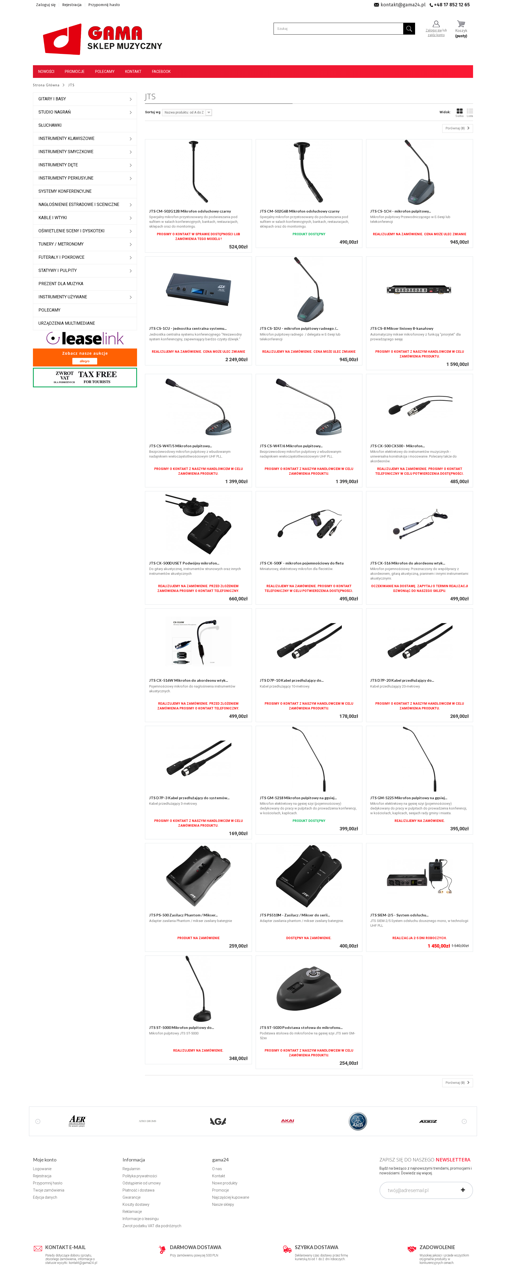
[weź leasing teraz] (85, 338)
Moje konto (44, 1159)
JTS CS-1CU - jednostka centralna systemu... (188, 328)
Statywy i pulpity (57, 270)
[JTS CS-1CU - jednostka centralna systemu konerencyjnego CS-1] (198, 290)
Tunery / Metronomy (61, 244)
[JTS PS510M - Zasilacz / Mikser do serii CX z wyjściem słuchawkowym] (309, 876)
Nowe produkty (224, 1183)
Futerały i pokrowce (61, 257)
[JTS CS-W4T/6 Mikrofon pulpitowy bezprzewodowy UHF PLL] (309, 407)
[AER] (77, 1121)
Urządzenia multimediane (66, 323)
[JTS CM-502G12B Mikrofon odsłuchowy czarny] (198, 172)
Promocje (75, 71)
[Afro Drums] (147, 1121)
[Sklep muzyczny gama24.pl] (103, 36)
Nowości (46, 71)
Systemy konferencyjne (64, 191)
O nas (217, 1169)
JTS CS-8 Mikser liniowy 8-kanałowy (401, 328)
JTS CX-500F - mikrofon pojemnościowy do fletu (302, 563)
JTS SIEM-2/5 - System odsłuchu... (399, 915)
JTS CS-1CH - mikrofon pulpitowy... (400, 211)
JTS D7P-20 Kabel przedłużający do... (402, 680)
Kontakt (133, 71)
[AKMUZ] (428, 1121)
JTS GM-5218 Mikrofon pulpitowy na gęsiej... (298, 797)
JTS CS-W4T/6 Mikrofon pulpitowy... (291, 446)
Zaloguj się (46, 5)
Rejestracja (72, 5)
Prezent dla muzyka (60, 283)
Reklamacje (132, 1211)
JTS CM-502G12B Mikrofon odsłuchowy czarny (190, 211)
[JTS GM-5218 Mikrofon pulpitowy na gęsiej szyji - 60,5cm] (309, 759)
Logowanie (42, 1169)
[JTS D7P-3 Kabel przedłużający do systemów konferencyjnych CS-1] (198, 759)
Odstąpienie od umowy (142, 1183)
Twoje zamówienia (48, 1190)
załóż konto (436, 35)
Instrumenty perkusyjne (65, 178)
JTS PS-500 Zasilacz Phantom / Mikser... (183, 915)
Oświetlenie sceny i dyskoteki (71, 230)
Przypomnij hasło (104, 5)
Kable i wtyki (52, 217)
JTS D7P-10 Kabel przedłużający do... (292, 680)
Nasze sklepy (223, 1204)
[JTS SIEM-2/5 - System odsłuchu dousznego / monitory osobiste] (419, 876)
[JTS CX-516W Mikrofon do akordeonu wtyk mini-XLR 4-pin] (198, 642)
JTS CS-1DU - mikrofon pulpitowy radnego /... (299, 328)
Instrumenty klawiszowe (66, 138)
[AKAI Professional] (288, 1121)
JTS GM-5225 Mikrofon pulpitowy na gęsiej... (408, 797)
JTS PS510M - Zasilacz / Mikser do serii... (295, 915)
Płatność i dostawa (138, 1190)
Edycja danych (45, 1197)
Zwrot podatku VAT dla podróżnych (152, 1226)
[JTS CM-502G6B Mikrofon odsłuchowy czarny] (309, 172)
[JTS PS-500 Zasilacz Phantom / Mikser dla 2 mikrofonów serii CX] (198, 876)
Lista (470, 116)
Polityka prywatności (140, 1176)
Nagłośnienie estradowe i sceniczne (78, 204)
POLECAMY (49, 310)
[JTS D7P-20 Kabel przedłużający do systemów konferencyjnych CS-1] (419, 642)
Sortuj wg (152, 112)
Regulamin (131, 1169)
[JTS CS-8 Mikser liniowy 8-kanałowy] (419, 290)
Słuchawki (50, 125)
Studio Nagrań (54, 112)
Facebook (161, 71)
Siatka (459, 116)
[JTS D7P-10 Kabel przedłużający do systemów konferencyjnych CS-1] (309, 642)
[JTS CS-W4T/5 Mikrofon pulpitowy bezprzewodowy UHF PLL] (198, 407)
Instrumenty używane (62, 296)
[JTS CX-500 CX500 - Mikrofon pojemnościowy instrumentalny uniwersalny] (419, 407)
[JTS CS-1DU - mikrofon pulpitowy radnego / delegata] (309, 290)
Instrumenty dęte (58, 164)
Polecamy (105, 71)
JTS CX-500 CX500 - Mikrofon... (397, 446)
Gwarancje (131, 1197)
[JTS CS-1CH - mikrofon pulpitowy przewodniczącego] (419, 172)
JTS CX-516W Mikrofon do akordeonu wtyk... (188, 680)
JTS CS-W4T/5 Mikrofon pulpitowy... (180, 446)
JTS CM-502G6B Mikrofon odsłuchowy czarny (299, 211)
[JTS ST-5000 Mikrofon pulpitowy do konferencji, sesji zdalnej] (198, 989)
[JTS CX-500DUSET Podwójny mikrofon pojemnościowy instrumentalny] (198, 524)
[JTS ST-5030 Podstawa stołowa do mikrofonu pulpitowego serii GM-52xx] (309, 989)
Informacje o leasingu (141, 1219)
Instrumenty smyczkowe (65, 151)
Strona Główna (46, 85)
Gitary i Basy (52, 98)
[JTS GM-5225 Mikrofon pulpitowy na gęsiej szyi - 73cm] (419, 759)
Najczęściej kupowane (230, 1197)
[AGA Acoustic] (217, 1121)
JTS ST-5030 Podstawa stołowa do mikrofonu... (301, 1027)
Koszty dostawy (136, 1204)
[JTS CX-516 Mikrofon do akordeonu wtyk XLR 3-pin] (419, 524)
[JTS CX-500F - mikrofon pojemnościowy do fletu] (309, 524)
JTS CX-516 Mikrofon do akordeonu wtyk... (407, 563)
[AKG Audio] (358, 1121)
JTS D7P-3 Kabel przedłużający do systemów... (189, 797)
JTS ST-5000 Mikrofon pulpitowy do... (181, 1027)
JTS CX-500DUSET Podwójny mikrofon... (184, 563)
